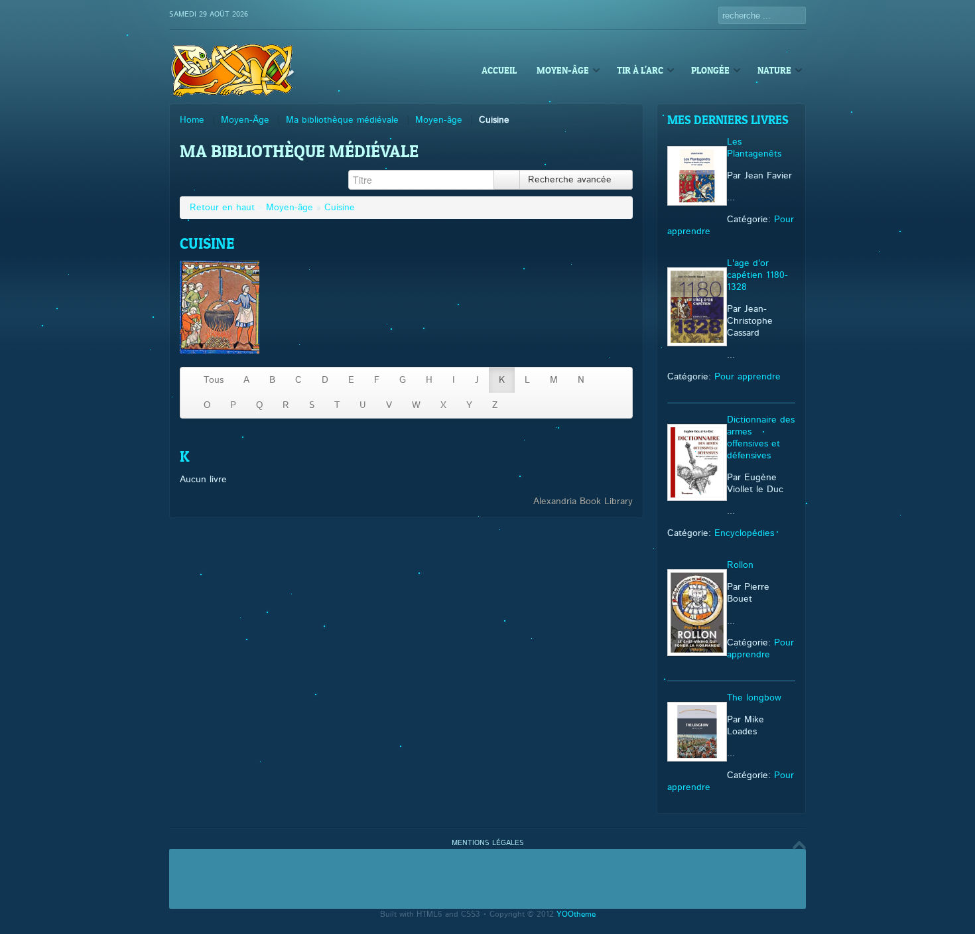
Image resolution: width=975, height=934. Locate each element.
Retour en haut (222, 207)
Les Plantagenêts (754, 148)
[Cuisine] (219, 351)
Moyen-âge (438, 120)
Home (192, 120)
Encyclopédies (744, 533)
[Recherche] (506, 180)
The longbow (754, 697)
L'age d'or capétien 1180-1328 (757, 275)
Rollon (740, 565)
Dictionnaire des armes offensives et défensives (761, 437)
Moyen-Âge (245, 120)
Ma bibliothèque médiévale (342, 120)
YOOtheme (576, 914)
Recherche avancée (571, 179)
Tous (214, 380)
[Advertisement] (487, 879)
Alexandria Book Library (583, 501)
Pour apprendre (747, 376)
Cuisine (339, 207)
